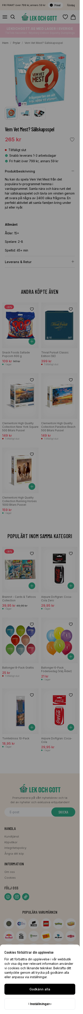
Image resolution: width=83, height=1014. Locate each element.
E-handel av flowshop (40, 1003)
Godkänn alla (39, 989)
